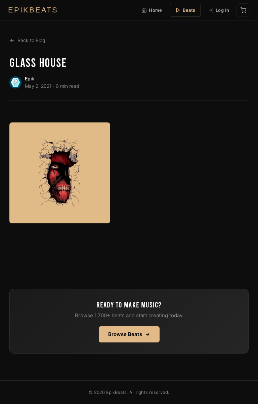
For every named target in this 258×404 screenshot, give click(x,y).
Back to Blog (31, 40)
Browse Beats (125, 334)
